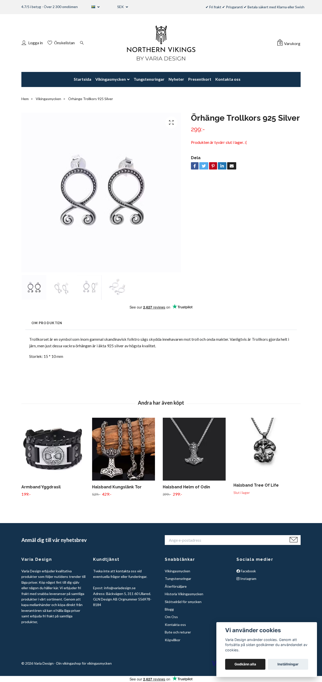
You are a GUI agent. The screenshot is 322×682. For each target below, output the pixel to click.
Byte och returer (178, 632)
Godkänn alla (245, 664)
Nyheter (176, 79)
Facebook (248, 571)
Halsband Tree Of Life (256, 485)
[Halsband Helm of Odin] (196, 449)
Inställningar (288, 664)
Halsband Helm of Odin (186, 487)
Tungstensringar (149, 79)
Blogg (169, 609)
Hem (25, 99)
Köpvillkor (172, 640)
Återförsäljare (176, 586)
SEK (121, 7)
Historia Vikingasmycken (184, 594)
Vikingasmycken (110, 79)
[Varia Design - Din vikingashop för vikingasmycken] (161, 43)
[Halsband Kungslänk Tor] (125, 449)
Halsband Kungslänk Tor (117, 487)
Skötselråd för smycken (183, 602)
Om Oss (171, 617)
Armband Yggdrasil (41, 487)
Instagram (247, 578)
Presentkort (199, 79)
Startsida (82, 79)
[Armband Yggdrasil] (54, 449)
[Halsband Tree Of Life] (266, 448)
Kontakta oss (227, 79)
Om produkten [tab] (46, 323)
